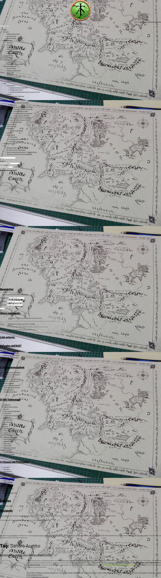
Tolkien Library (7, 445)
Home (5, 29)
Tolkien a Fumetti (11, 124)
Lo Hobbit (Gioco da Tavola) (17, 139)
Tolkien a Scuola (11, 81)
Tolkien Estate (7, 439)
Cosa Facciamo (7, 40)
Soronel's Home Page (9, 432)
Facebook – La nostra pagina (11, 355)
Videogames (10, 128)
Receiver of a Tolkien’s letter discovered (18, 154)
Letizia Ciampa (142, 572)
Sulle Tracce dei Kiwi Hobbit (21, 102)
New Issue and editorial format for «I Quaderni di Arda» (22, 152)
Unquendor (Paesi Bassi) (10, 392)
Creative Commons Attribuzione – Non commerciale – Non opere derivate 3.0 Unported (58, 535)
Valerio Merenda (11, 323)
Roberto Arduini (42, 572)
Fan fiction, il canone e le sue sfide (22, 109)
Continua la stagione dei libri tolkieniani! (26, 323)
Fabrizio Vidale (111, 572)
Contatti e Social (11, 36)
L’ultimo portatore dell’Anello (21, 115)
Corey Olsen (6, 469)
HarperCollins (7, 417)
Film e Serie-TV (11, 85)
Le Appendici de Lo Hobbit (20, 111)
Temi (4, 83)
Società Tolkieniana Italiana (11, 385)
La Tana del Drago (8, 55)
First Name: (3, 301)
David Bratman (7, 471)
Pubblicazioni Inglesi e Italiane (15, 64)
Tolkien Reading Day (12, 49)
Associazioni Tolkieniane (17, 96)
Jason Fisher (7, 480)
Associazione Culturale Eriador (12, 372)
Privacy (28, 577)
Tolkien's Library (7, 452)
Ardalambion (6, 405)
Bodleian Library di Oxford (10, 407)
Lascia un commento (36, 575)
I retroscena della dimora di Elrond (22, 113)
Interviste (9, 79)
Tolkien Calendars (11, 126)
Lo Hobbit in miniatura (16, 141)
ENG (4, 145)
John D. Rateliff (7, 482)
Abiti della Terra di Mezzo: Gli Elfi (19, 120)
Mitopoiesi (10, 44)
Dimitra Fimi (6, 475)
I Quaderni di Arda (8, 57)
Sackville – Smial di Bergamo (11, 381)
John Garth (6, 484)
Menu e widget (4, 26)
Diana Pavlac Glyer (8, 473)
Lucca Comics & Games (13, 51)
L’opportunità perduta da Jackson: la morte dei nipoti (25, 92)
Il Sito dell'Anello (7, 420)
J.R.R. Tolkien (7, 59)
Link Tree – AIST (7, 359)
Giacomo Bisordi (132, 572)
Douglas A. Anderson (9, 478)
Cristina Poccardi (68, 572)
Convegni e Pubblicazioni (14, 70)
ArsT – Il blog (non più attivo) (11, 351)
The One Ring (13, 137)
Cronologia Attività (12, 53)
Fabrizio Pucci (102, 572)
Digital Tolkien (7, 413)
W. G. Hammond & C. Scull (10, 493)
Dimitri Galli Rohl (78, 572)
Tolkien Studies (7, 450)
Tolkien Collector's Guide (10, 437)
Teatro (61, 572)
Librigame (9, 132)
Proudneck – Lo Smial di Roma (11, 379)
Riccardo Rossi (151, 572)
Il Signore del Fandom (16, 122)
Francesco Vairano (121, 572)
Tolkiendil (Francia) (8, 389)
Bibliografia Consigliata (9, 66)
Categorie (2, 161)
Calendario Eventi (8, 143)
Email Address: (4, 298)
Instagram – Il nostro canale (11, 357)
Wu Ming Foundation (9, 454)
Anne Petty (6, 467)
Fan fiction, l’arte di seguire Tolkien (23, 107)
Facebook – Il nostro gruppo (11, 353)
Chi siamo (6, 32)
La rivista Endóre (8, 422)
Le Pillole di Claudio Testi (13, 77)
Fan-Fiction (13, 105)
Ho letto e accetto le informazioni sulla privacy (15, 294)
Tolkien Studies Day (12, 47)
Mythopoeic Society (9, 377)
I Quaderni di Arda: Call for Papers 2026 (17, 147)
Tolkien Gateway (7, 441)
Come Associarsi (11, 38)
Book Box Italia (11, 318)
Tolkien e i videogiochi (16, 130)
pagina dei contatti (142, 535)
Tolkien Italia (6, 443)
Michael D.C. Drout (8, 488)
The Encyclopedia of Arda (10, 435)
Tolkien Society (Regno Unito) (11, 387)
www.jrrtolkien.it (4, 516)
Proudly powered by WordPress (39, 577)
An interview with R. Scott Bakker (16, 150)
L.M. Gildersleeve (8, 486)
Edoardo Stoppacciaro (90, 572)
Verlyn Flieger (7, 491)
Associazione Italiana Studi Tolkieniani (150, 22)
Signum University (8, 430)
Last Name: (3, 305)
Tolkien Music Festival (9, 447)
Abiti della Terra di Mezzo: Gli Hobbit (20, 117)
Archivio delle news (52, 572)
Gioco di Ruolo (11, 135)
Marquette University (9, 428)
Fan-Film (12, 100)
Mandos (5, 424)
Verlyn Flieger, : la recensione (29, 318)
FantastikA (10, 42)
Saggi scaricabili (11, 68)
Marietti (5, 426)
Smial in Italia (13, 98)
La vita (9, 62)
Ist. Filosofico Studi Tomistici (11, 374)
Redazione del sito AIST (13, 34)
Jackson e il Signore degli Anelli (18, 87)
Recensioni (10, 75)
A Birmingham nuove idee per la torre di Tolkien (24, 329)
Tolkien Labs (10, 72)
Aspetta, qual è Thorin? (16, 90)
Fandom (9, 94)
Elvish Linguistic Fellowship (11, 415)
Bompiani (6, 409)
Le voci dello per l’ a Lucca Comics (26, 554)
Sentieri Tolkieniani (8, 383)
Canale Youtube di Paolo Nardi (11, 411)
